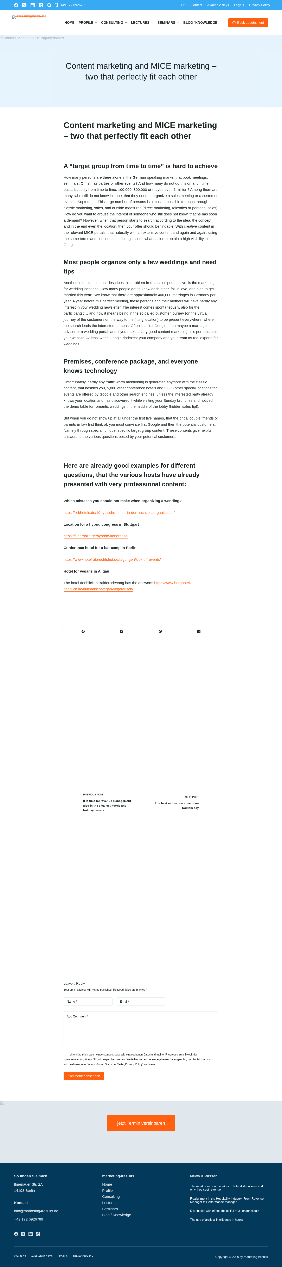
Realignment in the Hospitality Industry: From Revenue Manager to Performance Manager (227, 1200)
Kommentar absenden (84, 1076)
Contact (196, 5)
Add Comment (77, 1016)
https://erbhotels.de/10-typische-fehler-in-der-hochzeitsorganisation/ (119, 513)
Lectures (140, 22)
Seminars (166, 22)
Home (70, 22)
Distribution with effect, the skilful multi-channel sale (224, 1210)
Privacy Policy (259, 5)
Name (72, 1001)
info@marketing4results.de (36, 1211)
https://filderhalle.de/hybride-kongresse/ (96, 536)
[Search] (49, 5)
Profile (86, 22)
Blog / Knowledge (200, 22)
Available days (218, 5)
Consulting (112, 22)
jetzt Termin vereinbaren (141, 1123)
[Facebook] (16, 5)
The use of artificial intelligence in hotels (216, 1219)
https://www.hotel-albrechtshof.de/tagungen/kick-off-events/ (112, 559)
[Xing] (41, 5)
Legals (239, 5)
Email (124, 1001)
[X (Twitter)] (24, 5)
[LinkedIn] (33, 5)
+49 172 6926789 (73, 5)
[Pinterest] (160, 631)
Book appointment (250, 22)
